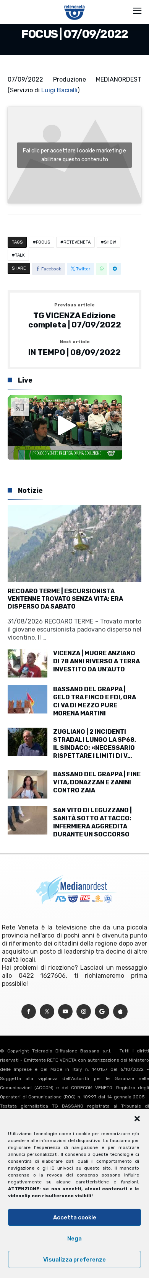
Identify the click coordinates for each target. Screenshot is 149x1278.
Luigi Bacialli (59, 90)
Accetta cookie (74, 1217)
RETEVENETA (77, 242)
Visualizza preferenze (74, 1259)
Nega (74, 1238)
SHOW (110, 242)
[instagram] (83, 1011)
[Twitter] (47, 1011)
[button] (137, 1119)
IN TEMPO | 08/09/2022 (74, 348)
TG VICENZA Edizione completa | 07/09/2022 (74, 316)
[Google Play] (102, 1011)
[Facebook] (28, 1011)
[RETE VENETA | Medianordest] (75, 4)
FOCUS (43, 242)
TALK (20, 255)
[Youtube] (65, 1011)
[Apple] (120, 1011)
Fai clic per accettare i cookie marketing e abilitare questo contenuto (74, 155)
